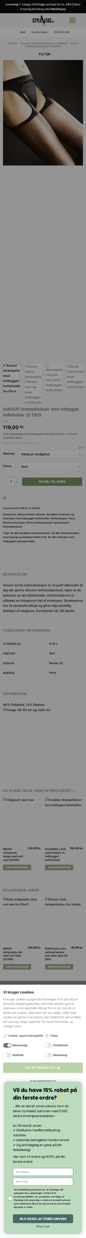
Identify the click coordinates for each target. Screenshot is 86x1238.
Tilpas (54, 1035)
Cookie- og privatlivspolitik (25, 1035)
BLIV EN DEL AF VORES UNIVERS (43, 1218)
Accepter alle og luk (43, 1067)
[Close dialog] (77, 1086)
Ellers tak (42, 1227)
